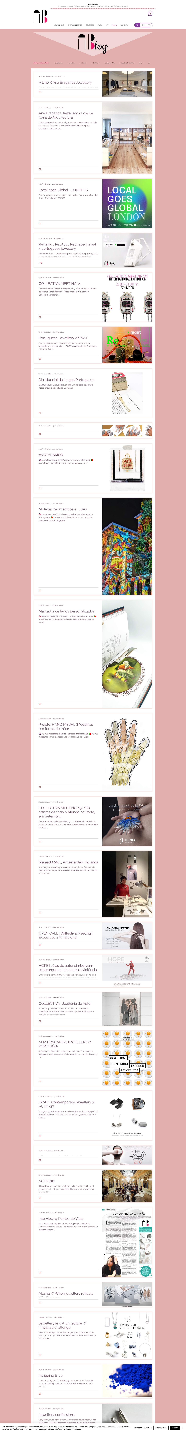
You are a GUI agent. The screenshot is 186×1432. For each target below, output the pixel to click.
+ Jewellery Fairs (109, 63)
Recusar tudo (161, 1427)
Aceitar (175, 1427)
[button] (150, 13)
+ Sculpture (95, 63)
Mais (140, 63)
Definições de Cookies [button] (142, 1427)
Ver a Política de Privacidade (69, 1429)
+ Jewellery (71, 63)
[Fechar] (182, 1427)
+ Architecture (58, 63)
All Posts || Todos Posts (41, 63)
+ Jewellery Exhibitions (127, 63)
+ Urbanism (83, 63)
